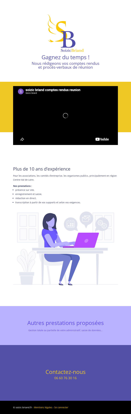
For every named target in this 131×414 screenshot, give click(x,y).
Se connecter (61, 407)
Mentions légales (43, 407)
